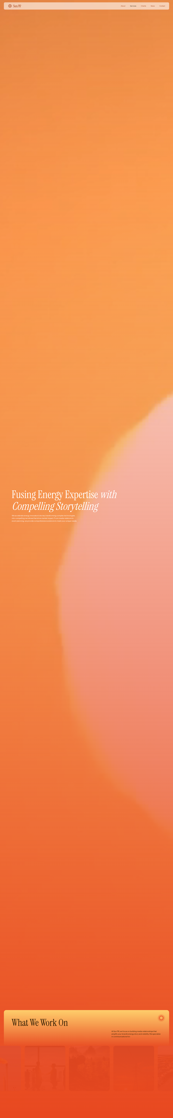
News (153, 6)
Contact (162, 6)
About (123, 6)
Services (133, 6)
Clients (143, 6)
